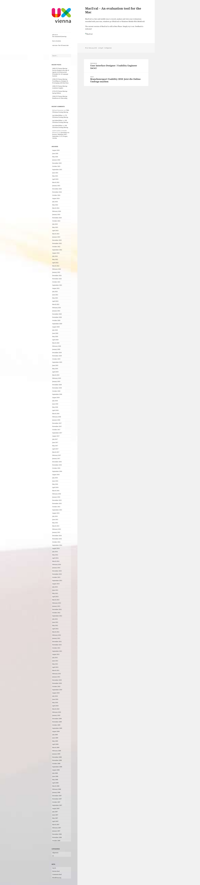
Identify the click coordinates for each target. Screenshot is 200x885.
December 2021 (57, 275)
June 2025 (55, 173)
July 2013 (55, 587)
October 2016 (56, 468)
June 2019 (55, 365)
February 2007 (56, 828)
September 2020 (57, 324)
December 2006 (57, 834)
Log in (54, 868)
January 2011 (56, 677)
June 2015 (55, 519)
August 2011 (56, 654)
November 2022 (57, 243)
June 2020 (55, 333)
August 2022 (56, 253)
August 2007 (56, 808)
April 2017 (55, 449)
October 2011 (56, 648)
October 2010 (56, 686)
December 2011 (57, 641)
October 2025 (56, 166)
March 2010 (55, 709)
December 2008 (57, 757)
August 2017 (56, 436)
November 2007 (57, 799)
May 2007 (55, 818)
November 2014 (57, 539)
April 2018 (55, 410)
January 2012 (56, 638)
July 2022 (55, 256)
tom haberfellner (57, 115)
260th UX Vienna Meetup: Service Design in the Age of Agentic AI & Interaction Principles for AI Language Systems (60, 72)
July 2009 (55, 735)
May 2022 (55, 259)
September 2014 (57, 545)
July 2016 (55, 478)
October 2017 (56, 429)
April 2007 (55, 821)
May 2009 (55, 741)
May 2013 (55, 593)
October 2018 (56, 391)
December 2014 (57, 535)
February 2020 (56, 346)
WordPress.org (56, 878)
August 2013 (56, 584)
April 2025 (55, 179)
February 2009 (56, 751)
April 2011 (55, 667)
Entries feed (56, 871)
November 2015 (57, 503)
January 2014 (56, 568)
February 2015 (56, 529)
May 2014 (55, 555)
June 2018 (55, 404)
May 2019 (55, 368)
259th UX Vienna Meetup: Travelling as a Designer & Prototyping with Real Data (60, 81)
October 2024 (56, 195)
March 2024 (55, 208)
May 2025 (55, 176)
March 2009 (55, 747)
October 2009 (56, 725)
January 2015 (56, 532)
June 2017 (55, 442)
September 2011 (57, 651)
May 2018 (55, 407)
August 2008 (56, 770)
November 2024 (57, 192)
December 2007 (57, 796)
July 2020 (55, 330)
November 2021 (57, 279)
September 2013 (57, 580)
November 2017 (57, 426)
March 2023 (55, 234)
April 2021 (55, 301)
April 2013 (55, 596)
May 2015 (55, 523)
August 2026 (56, 150)
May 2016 (55, 484)
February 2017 (56, 455)
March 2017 (55, 452)
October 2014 (56, 542)
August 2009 (56, 731)
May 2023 (55, 227)
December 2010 (57, 680)
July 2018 (55, 401)
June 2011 (55, 661)
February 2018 (56, 417)
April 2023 (55, 230)
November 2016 (57, 465)
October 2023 (56, 221)
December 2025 (57, 163)
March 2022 (55, 266)
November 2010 (57, 683)
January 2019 (56, 381)
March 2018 (55, 413)
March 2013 (55, 600)
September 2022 (57, 250)
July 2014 (55, 551)
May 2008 (55, 779)
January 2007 (56, 831)
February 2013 (56, 603)
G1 (53, 856)
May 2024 (55, 205)
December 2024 (57, 189)
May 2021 (55, 298)
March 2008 (55, 786)
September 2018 (57, 394)
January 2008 (56, 792)
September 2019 (57, 362)
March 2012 (55, 632)
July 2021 (55, 291)
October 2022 (56, 246)
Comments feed (57, 874)
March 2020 (55, 343)
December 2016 (57, 462)
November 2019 (57, 356)
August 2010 (56, 693)
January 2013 (56, 606)
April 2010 (55, 706)
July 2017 (55, 439)
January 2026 (56, 160)
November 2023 (57, 218)
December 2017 (57, 423)
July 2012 (55, 619)
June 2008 (55, 776)
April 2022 (55, 263)
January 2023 (56, 237)
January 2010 (56, 715)
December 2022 (57, 240)
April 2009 (55, 744)
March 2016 (55, 490)
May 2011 (55, 664)
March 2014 (55, 561)
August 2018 (56, 397)
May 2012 (55, 625)
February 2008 (56, 789)
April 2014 (55, 558)
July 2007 (55, 812)
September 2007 (57, 805)
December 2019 (57, 352)
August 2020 (56, 327)
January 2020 (56, 349)
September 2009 (57, 728)
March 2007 (55, 824)
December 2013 (57, 571)
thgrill (101, 48)
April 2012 (55, 629)
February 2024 (56, 211)
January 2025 (56, 185)
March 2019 (55, 375)
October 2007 (56, 802)
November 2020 (57, 317)
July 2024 (55, 202)
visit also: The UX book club (60, 45)
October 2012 (56, 612)
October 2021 (56, 282)
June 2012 (55, 622)
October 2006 (56, 840)
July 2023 (55, 224)
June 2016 (55, 481)
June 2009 (55, 738)
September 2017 (57, 433)
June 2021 (55, 295)
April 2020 (55, 340)
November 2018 (57, 388)
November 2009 (57, 722)
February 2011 (56, 673)
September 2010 (57, 690)
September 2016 (57, 471)
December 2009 (57, 718)
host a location (56, 41)
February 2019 (56, 378)
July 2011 (55, 657)
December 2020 (57, 314)
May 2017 (55, 446)
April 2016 (55, 487)
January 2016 (56, 497)
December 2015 (57, 500)
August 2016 (56, 474)
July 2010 (55, 696)
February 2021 (56, 307)
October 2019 (56, 359)
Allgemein (55, 853)
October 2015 (56, 507)
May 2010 (55, 702)
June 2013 (55, 590)
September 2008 (57, 767)
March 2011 (55, 670)
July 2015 (55, 516)
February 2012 (56, 635)
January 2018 (56, 420)
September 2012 (57, 616)
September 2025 (57, 169)
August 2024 (56, 198)
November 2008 (57, 760)
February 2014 (56, 564)
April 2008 (55, 783)
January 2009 (56, 754)
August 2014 (56, 548)
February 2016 (56, 494)
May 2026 (55, 157)
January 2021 (56, 311)
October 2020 (56, 320)
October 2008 (56, 763)
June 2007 (55, 815)
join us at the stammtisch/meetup (59, 35)
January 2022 (56, 272)
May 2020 (55, 336)
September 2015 (57, 510)
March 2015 (55, 526)
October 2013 (56, 577)
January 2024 (56, 214)
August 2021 (56, 288)
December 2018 (57, 385)
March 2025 (55, 182)
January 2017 (56, 458)
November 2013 (57, 574)
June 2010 (55, 699)
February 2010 (56, 712)
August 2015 (56, 513)
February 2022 (56, 269)
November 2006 (57, 837)
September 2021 (57, 285)
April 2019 (55, 372)
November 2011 (57, 645)
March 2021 (55, 304)
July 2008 (55, 773)
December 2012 (57, 609)
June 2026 (55, 153)
